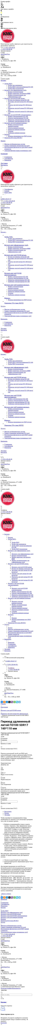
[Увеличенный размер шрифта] (2, 7)
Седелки (10, 131)
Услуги (3, 141)
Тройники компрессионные (16, 133)
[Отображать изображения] (2, 18)
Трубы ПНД (8, 83)
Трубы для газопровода (15, 85)
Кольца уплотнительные (15, 92)
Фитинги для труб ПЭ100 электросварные (17, 115)
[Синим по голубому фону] (1, 15)
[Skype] (17, 702)
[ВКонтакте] (2, 702)
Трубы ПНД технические (16, 88)
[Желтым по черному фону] (1, 13)
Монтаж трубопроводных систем (14, 144)
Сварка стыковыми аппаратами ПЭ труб (16, 145)
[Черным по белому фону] (1, 11)
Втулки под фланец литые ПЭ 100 (18, 100)
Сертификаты (8, 158)
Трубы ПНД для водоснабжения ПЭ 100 (20, 87)
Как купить (7, 811)
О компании (8, 157)
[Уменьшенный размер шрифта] (1, 3)
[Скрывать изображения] (2, 21)
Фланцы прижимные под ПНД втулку (20, 136)
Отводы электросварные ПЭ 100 (18, 118)
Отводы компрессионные (16, 128)
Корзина (4, 1002)
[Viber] (12, 702)
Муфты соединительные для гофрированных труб (17, 96)
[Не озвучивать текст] (2, 26)
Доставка (4, 163)
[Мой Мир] (7, 702)
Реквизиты (7, 160)
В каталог (4, 1023)
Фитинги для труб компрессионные (15, 123)
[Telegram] (19, 702)
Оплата (6, 813)
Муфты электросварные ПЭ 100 (18, 116)
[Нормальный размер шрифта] (2, 5)
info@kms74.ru (5, 54)
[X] (9, 702)
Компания (4, 154)
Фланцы (7, 134)
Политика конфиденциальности (11, 988)
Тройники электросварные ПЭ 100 (19, 121)
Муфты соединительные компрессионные (15, 125)
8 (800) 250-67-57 (6, 199)
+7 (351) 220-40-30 (9, 47)
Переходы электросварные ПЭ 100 (18, 119)
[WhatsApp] (14, 702)
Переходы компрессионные (16, 129)
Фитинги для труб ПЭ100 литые (14, 98)
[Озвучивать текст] (2, 24)
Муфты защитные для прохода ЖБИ (19, 93)
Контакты (4, 165)
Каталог (3, 80)
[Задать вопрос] (1, 745)
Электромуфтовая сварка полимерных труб (17, 150)
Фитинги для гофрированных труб (15, 90)
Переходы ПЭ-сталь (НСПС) (13, 138)
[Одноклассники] (4, 702)
